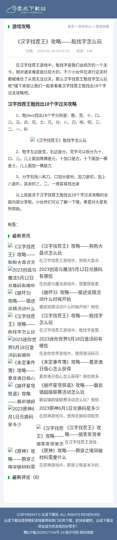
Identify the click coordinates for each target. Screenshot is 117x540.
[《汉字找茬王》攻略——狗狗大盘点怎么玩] (22, 253)
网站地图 (86, 533)
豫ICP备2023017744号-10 (44, 533)
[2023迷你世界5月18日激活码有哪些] (22, 346)
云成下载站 (26, 9)
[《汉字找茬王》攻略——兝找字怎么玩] (22, 323)
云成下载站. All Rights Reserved (70, 515)
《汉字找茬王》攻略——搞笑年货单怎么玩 (83, 434)
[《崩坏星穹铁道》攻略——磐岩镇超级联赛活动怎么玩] (22, 392)
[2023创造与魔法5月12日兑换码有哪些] (22, 276)
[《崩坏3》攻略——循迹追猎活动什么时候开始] (22, 299)
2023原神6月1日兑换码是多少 (69, 408)
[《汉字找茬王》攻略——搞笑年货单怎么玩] (50, 435)
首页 (71, 27)
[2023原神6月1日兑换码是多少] (22, 415)
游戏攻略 (102, 27)
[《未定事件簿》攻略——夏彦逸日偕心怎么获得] (22, 369)
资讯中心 (85, 27)
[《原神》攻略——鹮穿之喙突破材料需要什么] (22, 458)
